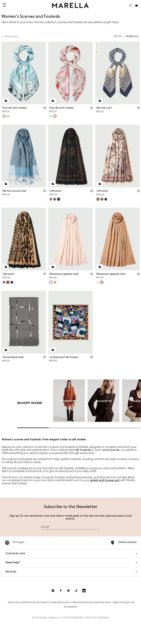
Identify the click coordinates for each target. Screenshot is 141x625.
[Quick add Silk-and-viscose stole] (6, 183)
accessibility (70, 607)
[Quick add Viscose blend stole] (6, 349)
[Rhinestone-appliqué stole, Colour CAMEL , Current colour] (101, 282)
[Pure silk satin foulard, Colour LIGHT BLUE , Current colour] (4, 116)
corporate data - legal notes (109, 602)
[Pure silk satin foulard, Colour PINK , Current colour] (54, 116)
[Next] (131, 399)
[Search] (130, 5)
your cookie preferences (78, 602)
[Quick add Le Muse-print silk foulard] (53, 349)
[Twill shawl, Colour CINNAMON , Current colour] (8, 282)
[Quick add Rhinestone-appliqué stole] (53, 266)
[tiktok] (76, 590)
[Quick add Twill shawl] (53, 183)
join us (129, 602)
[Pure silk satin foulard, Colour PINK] (8, 116)
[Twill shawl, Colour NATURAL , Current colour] (58, 199)
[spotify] (68, 590)
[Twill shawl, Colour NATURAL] (105, 199)
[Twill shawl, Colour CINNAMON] (54, 199)
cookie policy (56, 602)
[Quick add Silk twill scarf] (99, 100)
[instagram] (53, 590)
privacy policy (40, 602)
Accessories (11, 36)
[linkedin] (84, 590)
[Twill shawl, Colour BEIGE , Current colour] (98, 199)
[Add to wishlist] (44, 109)
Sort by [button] (117, 36)
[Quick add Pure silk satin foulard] (6, 100)
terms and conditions (19, 602)
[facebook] (60, 590)
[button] (133, 36)
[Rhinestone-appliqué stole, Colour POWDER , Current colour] (51, 282)
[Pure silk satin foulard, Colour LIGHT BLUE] (51, 116)
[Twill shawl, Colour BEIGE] (51, 199)
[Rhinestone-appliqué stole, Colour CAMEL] (55, 282)
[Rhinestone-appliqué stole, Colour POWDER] (97, 282)
